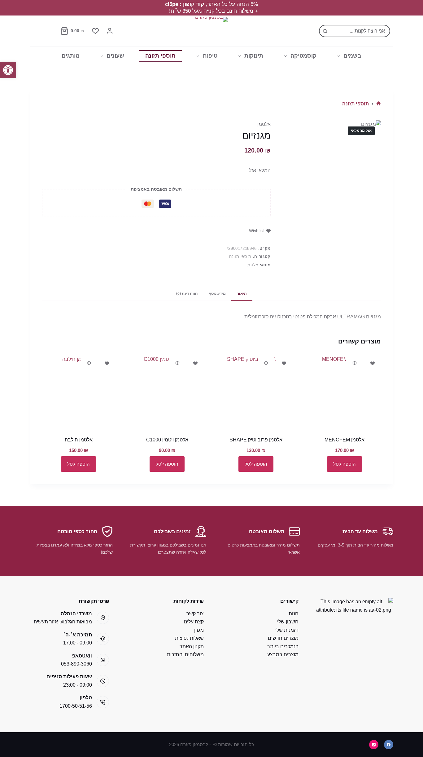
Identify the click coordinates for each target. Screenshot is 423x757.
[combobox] (360, 31)
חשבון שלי (288, 621)
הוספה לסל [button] (344, 464)
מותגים (71, 56)
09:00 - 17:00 (77, 642)
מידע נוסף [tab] (217, 293)
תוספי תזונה (160, 56)
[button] (8, 70)
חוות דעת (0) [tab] (187, 293)
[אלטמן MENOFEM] (344, 391)
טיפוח (210, 56)
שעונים (115, 56)
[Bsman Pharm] (211, 31)
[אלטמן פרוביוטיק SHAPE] (255, 391)
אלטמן (264, 124)
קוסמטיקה (303, 56)
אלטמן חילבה (79, 439)
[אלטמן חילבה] (78, 391)
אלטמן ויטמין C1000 (167, 439)
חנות (294, 613)
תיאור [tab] (242, 293)
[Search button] (325, 31)
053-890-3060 (76, 663)
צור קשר (195, 613)
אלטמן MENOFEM (344, 439)
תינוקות (253, 56)
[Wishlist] (95, 31)
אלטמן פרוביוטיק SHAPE (255, 439)
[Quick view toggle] (354, 363)
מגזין (199, 630)
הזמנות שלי (287, 630)
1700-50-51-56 (75, 706)
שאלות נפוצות (189, 638)
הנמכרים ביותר (283, 646)
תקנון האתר (192, 646)
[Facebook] (388, 744)
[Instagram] (373, 744)
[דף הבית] (378, 103)
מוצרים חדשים (283, 638)
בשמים (352, 56)
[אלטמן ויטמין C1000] (167, 391)
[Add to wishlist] (372, 363)
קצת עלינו (194, 621)
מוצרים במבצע (283, 654)
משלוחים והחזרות (185, 654)
